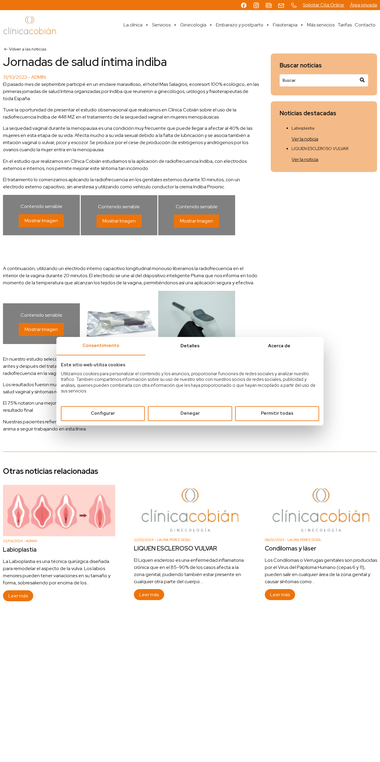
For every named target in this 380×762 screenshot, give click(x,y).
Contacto (365, 25)
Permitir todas (277, 413)
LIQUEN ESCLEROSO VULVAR (320, 148)
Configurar (103, 413)
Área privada (363, 5)
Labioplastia (303, 128)
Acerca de (279, 346)
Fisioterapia (285, 25)
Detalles (190, 346)
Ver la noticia (305, 139)
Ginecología (193, 25)
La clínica (133, 25)
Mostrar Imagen (41, 220)
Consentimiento (101, 345)
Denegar (190, 413)
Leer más (18, 596)
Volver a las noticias (27, 49)
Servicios (161, 25)
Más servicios (321, 25)
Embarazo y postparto (239, 25)
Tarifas (345, 25)
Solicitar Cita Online (323, 5)
